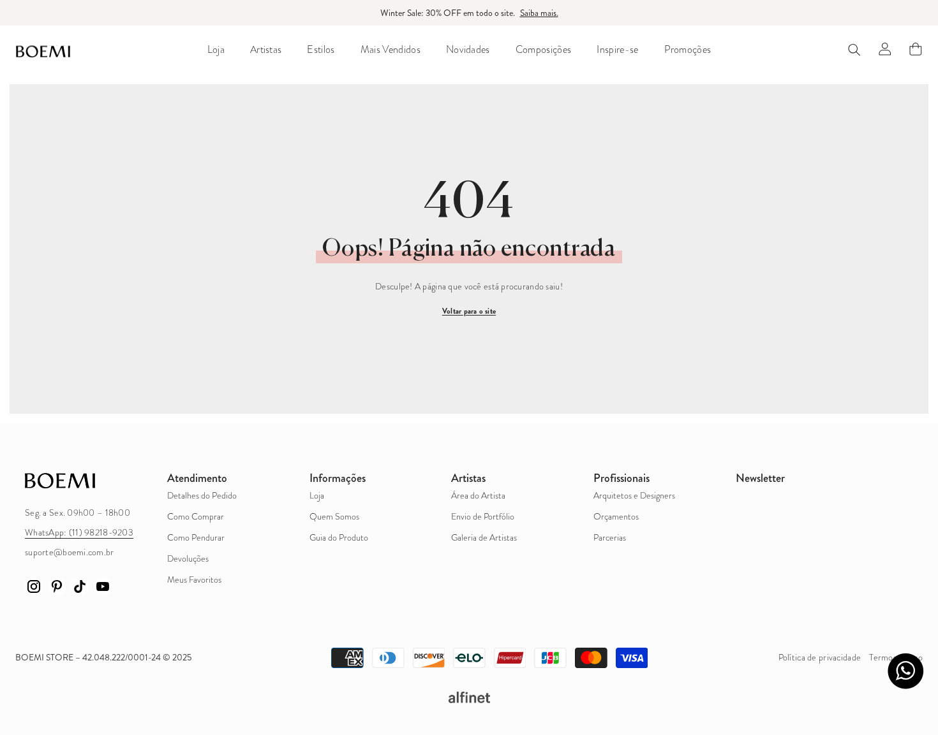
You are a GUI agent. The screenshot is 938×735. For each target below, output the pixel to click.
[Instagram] (34, 586)
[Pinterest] (57, 586)
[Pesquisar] (854, 49)
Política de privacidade (819, 657)
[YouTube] (103, 586)
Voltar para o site (469, 311)
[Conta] (885, 49)
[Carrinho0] (915, 49)
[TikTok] (80, 586)
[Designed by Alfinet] (469, 697)
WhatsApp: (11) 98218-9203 (79, 533)
